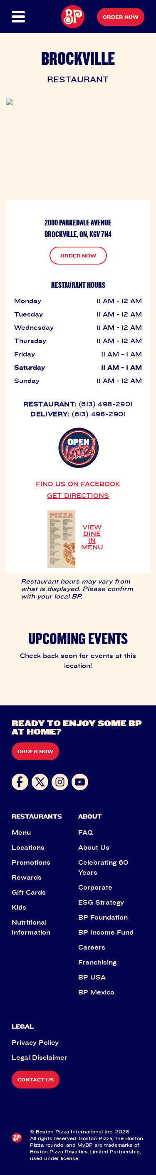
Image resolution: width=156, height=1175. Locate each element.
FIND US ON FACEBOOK (78, 483)
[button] (18, 16)
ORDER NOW (78, 255)
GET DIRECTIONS (78, 495)
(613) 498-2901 (106, 403)
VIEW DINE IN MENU (92, 537)
